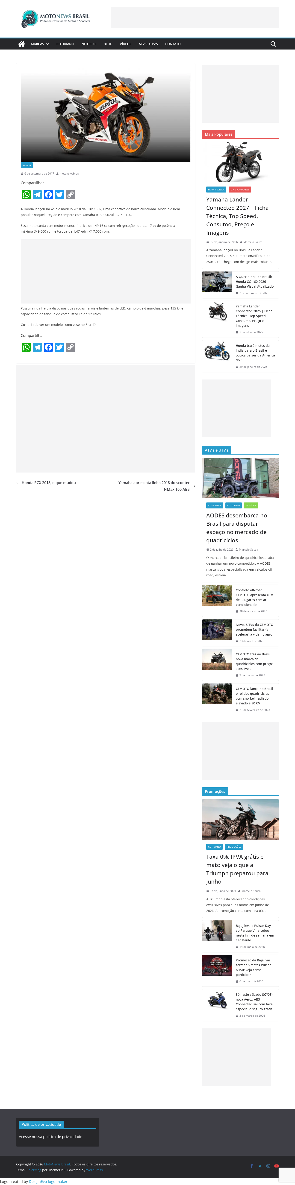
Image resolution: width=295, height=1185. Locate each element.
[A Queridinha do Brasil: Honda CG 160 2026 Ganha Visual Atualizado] (217, 284)
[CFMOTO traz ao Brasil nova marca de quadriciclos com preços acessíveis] (217, 665)
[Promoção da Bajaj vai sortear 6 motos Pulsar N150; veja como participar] (217, 971)
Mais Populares (239, 189)
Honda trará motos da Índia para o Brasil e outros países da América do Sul (255, 352)
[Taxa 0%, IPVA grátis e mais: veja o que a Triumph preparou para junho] (240, 819)
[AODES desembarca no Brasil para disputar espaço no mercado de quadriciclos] (240, 478)
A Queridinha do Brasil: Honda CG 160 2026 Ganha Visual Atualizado (255, 281)
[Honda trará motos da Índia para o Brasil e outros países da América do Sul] (217, 356)
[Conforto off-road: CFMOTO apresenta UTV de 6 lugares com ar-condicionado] (217, 601)
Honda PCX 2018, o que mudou (49, 482)
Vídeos (125, 44)
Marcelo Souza (253, 242)
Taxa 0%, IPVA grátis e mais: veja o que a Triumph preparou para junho (237, 869)
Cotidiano (65, 44)
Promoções (234, 846)
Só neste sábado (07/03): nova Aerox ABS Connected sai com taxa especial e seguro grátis (254, 1001)
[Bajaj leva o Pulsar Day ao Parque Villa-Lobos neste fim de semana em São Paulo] (217, 936)
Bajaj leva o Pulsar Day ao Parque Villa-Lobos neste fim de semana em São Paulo (255, 932)
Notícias (89, 44)
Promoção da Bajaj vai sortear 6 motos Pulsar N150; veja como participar (253, 967)
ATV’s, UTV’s (148, 44)
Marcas (37, 44)
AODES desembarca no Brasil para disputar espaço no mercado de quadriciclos (236, 527)
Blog (108, 44)
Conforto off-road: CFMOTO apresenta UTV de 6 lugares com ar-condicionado (254, 597)
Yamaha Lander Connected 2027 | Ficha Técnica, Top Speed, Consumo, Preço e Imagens (237, 216)
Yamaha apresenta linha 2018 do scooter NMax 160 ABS (154, 486)
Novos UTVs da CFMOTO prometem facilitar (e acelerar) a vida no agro (254, 629)
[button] (46, 44)
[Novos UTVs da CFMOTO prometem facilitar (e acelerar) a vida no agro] (217, 632)
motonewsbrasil (70, 173)
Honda (27, 165)
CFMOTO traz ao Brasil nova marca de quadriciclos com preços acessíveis (254, 661)
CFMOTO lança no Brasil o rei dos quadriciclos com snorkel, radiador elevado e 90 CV (254, 695)
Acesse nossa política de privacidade (50, 1136)
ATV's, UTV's (214, 505)
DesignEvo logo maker (48, 1181)
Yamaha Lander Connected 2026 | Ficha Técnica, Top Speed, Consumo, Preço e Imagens (254, 316)
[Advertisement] (195, 17)
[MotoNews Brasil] (21, 44)
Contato (173, 44)
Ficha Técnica (216, 189)
